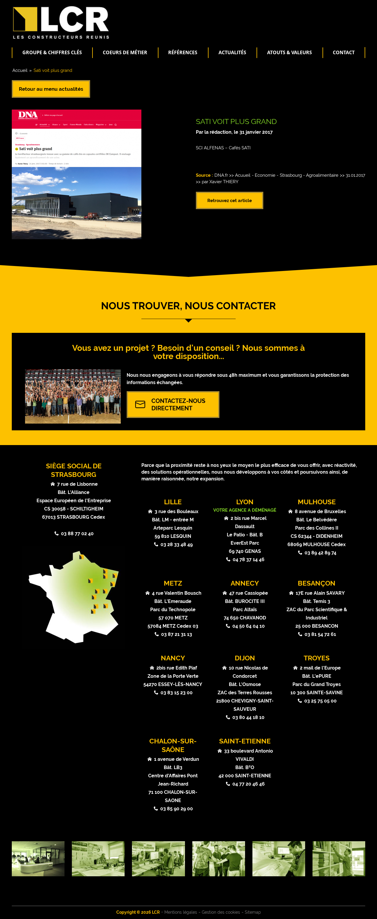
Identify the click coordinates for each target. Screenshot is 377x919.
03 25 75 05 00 (320, 701)
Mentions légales (180, 912)
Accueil (19, 70)
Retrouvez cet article (229, 200)
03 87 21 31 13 (176, 634)
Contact (344, 52)
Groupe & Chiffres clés (52, 52)
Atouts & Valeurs (289, 52)
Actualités (232, 52)
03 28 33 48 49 (177, 544)
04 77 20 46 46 (248, 784)
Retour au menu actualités (51, 89)
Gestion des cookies (221, 912)
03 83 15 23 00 (177, 692)
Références (182, 52)
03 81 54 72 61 (320, 634)
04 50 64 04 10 (248, 626)
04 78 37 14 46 (248, 559)
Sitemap (253, 912)
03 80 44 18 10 (248, 717)
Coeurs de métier (125, 52)
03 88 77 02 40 (77, 533)
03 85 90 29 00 (176, 808)
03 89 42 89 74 (320, 553)
